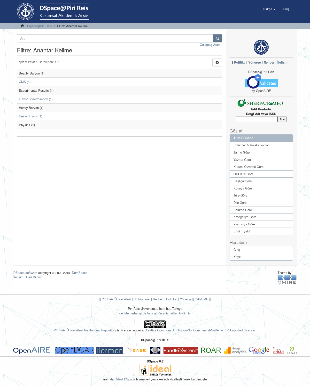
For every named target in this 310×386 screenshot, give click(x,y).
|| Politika (170, 299)
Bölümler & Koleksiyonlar (251, 145)
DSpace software (25, 272)
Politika (239, 62)
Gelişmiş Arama (211, 44)
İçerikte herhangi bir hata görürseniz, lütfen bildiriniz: (155, 313)
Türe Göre (240, 195)
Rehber (269, 62)
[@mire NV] (287, 279)
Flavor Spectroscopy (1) (36, 99)
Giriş (236, 249)
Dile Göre (240, 202)
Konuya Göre (242, 188)
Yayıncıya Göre (244, 224)
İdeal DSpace (125, 379)
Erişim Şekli (241, 231)
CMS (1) (25, 81)
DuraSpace (79, 272)
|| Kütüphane (140, 299)
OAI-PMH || (202, 299)
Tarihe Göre (241, 152)
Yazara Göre (242, 159)
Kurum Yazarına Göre (248, 166)
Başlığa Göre (242, 181)
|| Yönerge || (185, 299)
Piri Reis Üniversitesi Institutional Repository (85, 330)
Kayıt (237, 256)
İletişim (282, 62)
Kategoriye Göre (244, 216)
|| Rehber (156, 299)
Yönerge (254, 62)
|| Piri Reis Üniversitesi (115, 299)
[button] (269, 9)
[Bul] (217, 38)
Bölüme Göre (242, 209)
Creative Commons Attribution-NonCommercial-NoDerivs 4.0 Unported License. (200, 330)
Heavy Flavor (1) (30, 116)
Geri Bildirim (34, 277)
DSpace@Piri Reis (39, 26)
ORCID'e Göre (243, 174)
